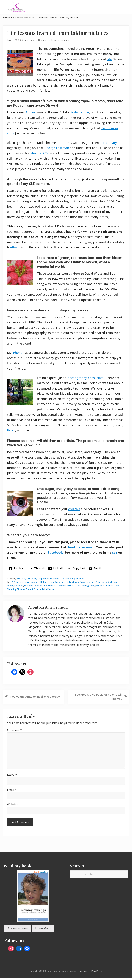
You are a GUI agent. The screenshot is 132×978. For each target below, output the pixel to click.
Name (12, 775)
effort (14, 247)
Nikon (30, 112)
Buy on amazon (18, 928)
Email (11, 790)
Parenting (70, 578)
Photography (87, 585)
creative (74, 509)
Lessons (54, 578)
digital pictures (71, 582)
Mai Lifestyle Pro (56, 971)
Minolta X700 (39, 153)
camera (25, 582)
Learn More (43, 928)
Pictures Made (112, 585)
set (114, 552)
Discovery (32, 578)
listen (11, 430)
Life (62, 578)
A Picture (16, 582)
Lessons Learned (33, 585)
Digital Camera (55, 582)
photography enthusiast (85, 378)
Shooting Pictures (16, 589)
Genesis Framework (78, 971)
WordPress (96, 971)
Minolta (52, 585)
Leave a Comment (60, 40)
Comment (14, 730)
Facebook (55, 552)
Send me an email (80, 547)
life (109, 59)
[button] (125, 6)
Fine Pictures (97, 582)
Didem (43, 582)
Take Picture (48, 589)
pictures (80, 578)
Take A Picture (33, 589)
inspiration (43, 578)
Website (12, 804)
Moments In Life (65, 585)
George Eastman (56, 148)
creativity (110, 143)
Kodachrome (79, 112)
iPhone (17, 353)
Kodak (10, 585)
